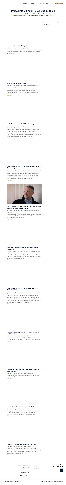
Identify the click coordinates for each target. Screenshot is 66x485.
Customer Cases (36, 85)
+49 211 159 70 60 (24, 472)
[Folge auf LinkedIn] (61, 470)
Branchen (25, 3)
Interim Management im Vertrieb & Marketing (20, 124)
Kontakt (35, 465)
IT (13, 212)
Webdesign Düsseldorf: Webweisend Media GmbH (51, 481)
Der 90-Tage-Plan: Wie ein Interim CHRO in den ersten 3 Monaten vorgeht (50, 60)
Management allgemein (18, 48)
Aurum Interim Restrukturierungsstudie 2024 (20, 407)
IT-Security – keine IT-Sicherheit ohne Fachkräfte (21, 444)
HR (33, 170)
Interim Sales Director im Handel (16, 83)
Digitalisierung (35, 210)
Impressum (36, 468)
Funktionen (33, 3)
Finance (34, 292)
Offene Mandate (59, 3)
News (51, 3)
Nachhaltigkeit (27, 335)
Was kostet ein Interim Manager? (17, 46)
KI (32, 373)
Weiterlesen (9, 55)
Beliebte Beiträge (28, 48)
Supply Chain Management (13, 252)
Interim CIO (9, 212)
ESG (22, 335)
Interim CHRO (37, 170)
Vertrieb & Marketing (11, 87)
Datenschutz (36, 466)
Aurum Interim (43, 3)
